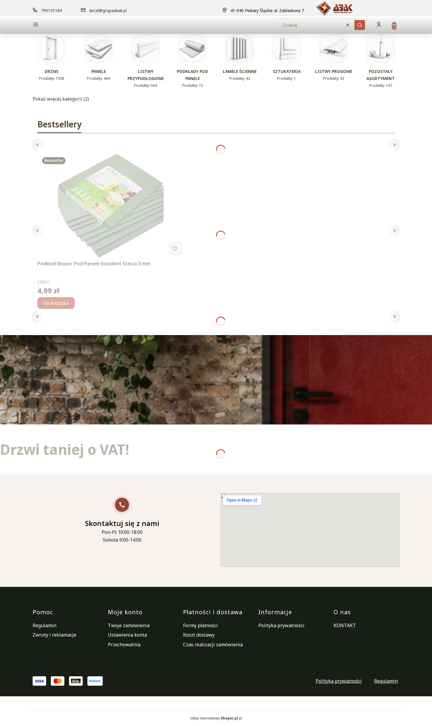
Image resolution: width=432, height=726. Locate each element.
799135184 (51, 10)
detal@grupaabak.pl (108, 10)
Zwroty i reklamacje (54, 635)
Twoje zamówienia (129, 625)
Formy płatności (200, 625)
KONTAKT (345, 625)
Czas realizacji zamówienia (213, 644)
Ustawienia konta (127, 635)
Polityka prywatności (281, 625)
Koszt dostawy (199, 635)
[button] (76, 25)
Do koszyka (55, 303)
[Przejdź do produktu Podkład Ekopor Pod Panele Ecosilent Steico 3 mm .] (110, 205)
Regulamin (44, 625)
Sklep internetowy (214, 718)
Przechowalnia (124, 644)
